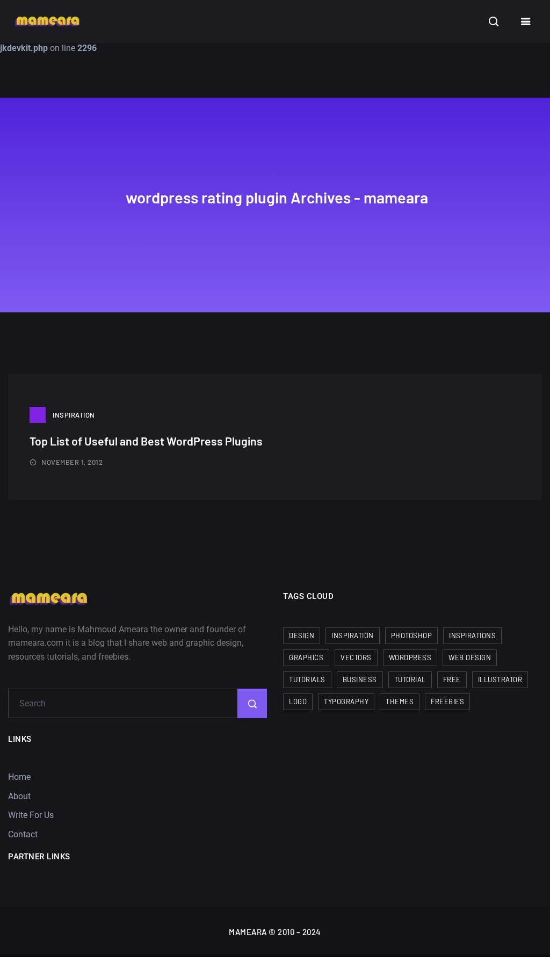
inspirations (472, 635)
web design (469, 657)
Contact (23, 834)
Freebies (447, 701)
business (360, 679)
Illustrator (500, 679)
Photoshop (411, 635)
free (452, 679)
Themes (400, 701)
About (19, 796)
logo (298, 701)
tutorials (307, 679)
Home (19, 777)
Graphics (306, 657)
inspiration (352, 635)
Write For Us (31, 815)
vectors (356, 657)
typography (346, 701)
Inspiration (74, 415)
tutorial (410, 679)
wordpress (410, 657)
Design (301, 635)
